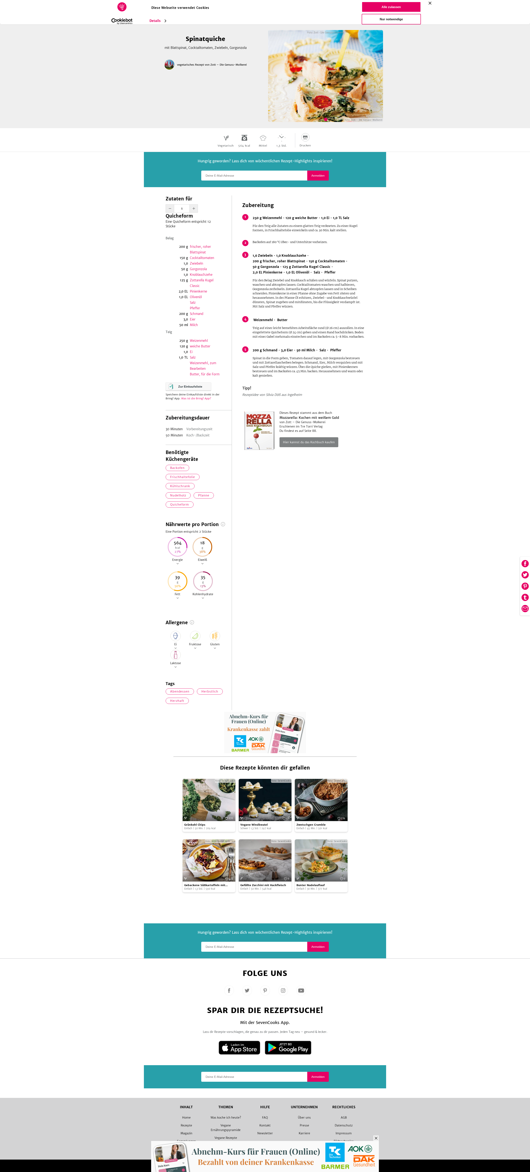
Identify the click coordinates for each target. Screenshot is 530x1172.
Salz (193, 303)
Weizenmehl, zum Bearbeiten (203, 366)
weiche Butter (200, 346)
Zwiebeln (196, 263)
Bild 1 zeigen (325, 119)
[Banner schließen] (430, 3)
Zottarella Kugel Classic (201, 283)
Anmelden (318, 175)
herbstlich (209, 691)
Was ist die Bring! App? (196, 398)
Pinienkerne (198, 291)
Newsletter (265, 1133)
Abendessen (179, 691)
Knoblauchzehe (201, 275)
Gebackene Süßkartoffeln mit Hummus (204, 885)
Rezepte (186, 1125)
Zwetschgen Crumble (311, 824)
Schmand (196, 314)
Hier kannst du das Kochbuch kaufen (309, 442)
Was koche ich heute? (226, 1117)
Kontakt (265, 1125)
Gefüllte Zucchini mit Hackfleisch (263, 885)
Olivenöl (196, 297)
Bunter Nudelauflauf (310, 885)
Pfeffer (195, 308)
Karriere (304, 1133)
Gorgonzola (198, 269)
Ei (191, 352)
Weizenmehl (199, 341)
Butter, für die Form (204, 374)
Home (186, 1117)
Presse (304, 1125)
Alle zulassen (391, 7)
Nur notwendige (391, 19)
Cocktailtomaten (202, 258)
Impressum (344, 1133)
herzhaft (177, 701)
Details (155, 21)
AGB (344, 1117)
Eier (192, 319)
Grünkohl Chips (194, 824)
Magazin (186, 1133)
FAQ (265, 1117)
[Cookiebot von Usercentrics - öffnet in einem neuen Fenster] (122, 21)
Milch (194, 325)
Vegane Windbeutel (254, 824)
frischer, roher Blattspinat (200, 249)
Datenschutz (344, 1125)
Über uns (304, 1117)
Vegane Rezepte (225, 1138)
